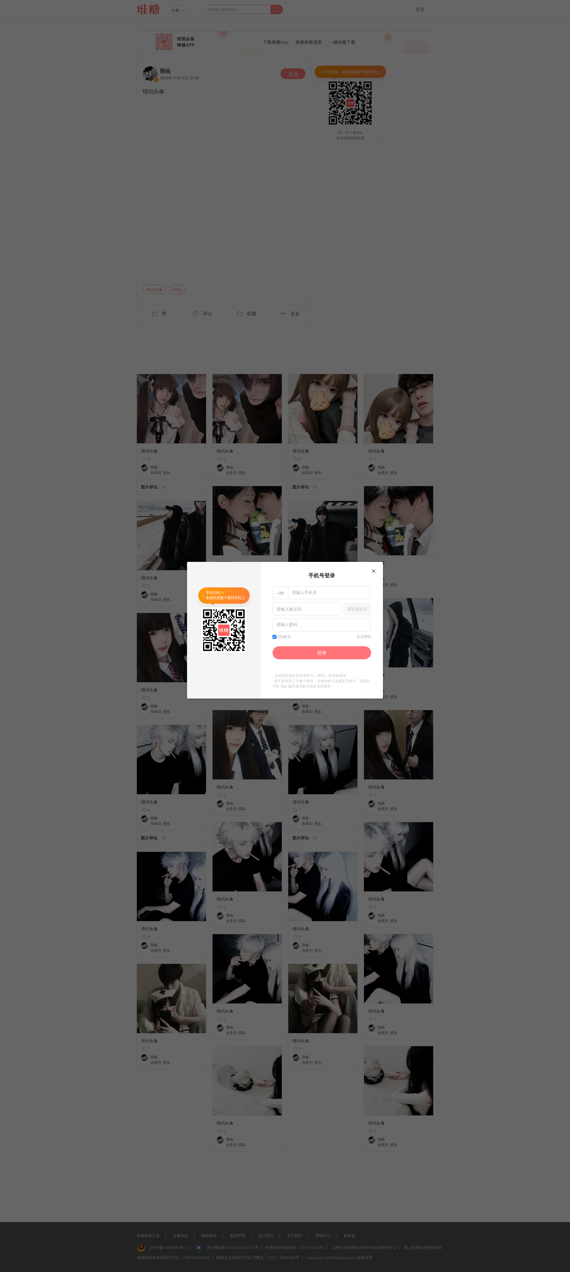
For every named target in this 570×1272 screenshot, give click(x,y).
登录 (322, 652)
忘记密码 (364, 637)
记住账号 (283, 637)
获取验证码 (357, 608)
